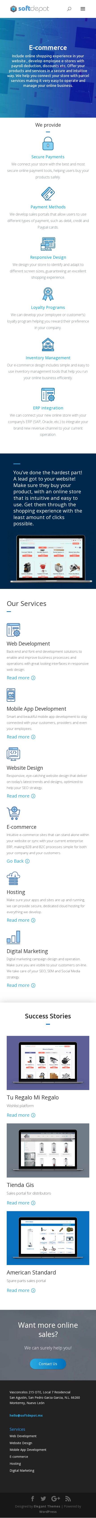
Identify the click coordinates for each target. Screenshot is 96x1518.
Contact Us (48, 1363)
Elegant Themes (47, 1506)
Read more (18, 678)
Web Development (23, 1436)
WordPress (48, 1511)
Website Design (21, 1443)
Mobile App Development (28, 1449)
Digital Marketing (22, 1470)
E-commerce (19, 1456)
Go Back (15, 861)
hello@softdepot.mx (26, 1415)
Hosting (15, 1463)
